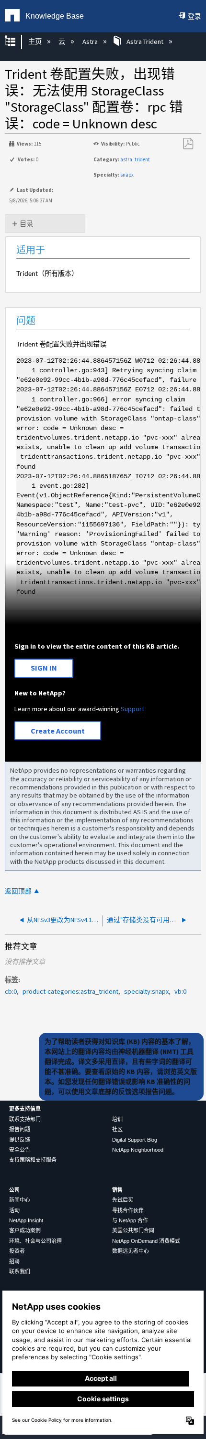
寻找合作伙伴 (128, 1210)
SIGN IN (44, 667)
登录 (194, 16)
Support (132, 708)
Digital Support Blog (134, 1140)
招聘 (14, 1261)
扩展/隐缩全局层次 (16, 41)
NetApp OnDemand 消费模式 (146, 1241)
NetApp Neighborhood (137, 1150)
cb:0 (11, 991)
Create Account (58, 730)
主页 (35, 41)
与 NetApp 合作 (130, 1220)
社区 (117, 1129)
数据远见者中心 (130, 1251)
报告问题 (19, 1129)
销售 (117, 1190)
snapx (127, 174)
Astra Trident (145, 41)
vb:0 (180, 991)
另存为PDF (188, 144)
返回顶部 (18, 891)
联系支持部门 (25, 1119)
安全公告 (19, 1150)
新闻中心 (19, 1200)
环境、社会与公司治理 (35, 1241)
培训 (117, 1119)
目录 (26, 224)
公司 (14, 1190)
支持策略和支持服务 (33, 1160)
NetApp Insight (26, 1220)
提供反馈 (19, 1140)
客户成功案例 (25, 1230)
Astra (90, 41)
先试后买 (122, 1200)
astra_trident (135, 159)
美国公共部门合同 (133, 1230)
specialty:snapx (146, 991)
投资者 (17, 1251)
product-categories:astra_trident (70, 991)
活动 (14, 1210)
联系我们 (19, 1271)
